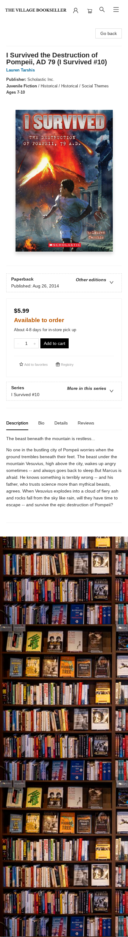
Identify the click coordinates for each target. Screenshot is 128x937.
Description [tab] (17, 422)
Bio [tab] (41, 422)
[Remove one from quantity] (18, 343)
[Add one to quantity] (35, 343)
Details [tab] (61, 422)
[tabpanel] (64, 479)
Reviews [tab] (86, 422)
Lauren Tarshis (20, 70)
